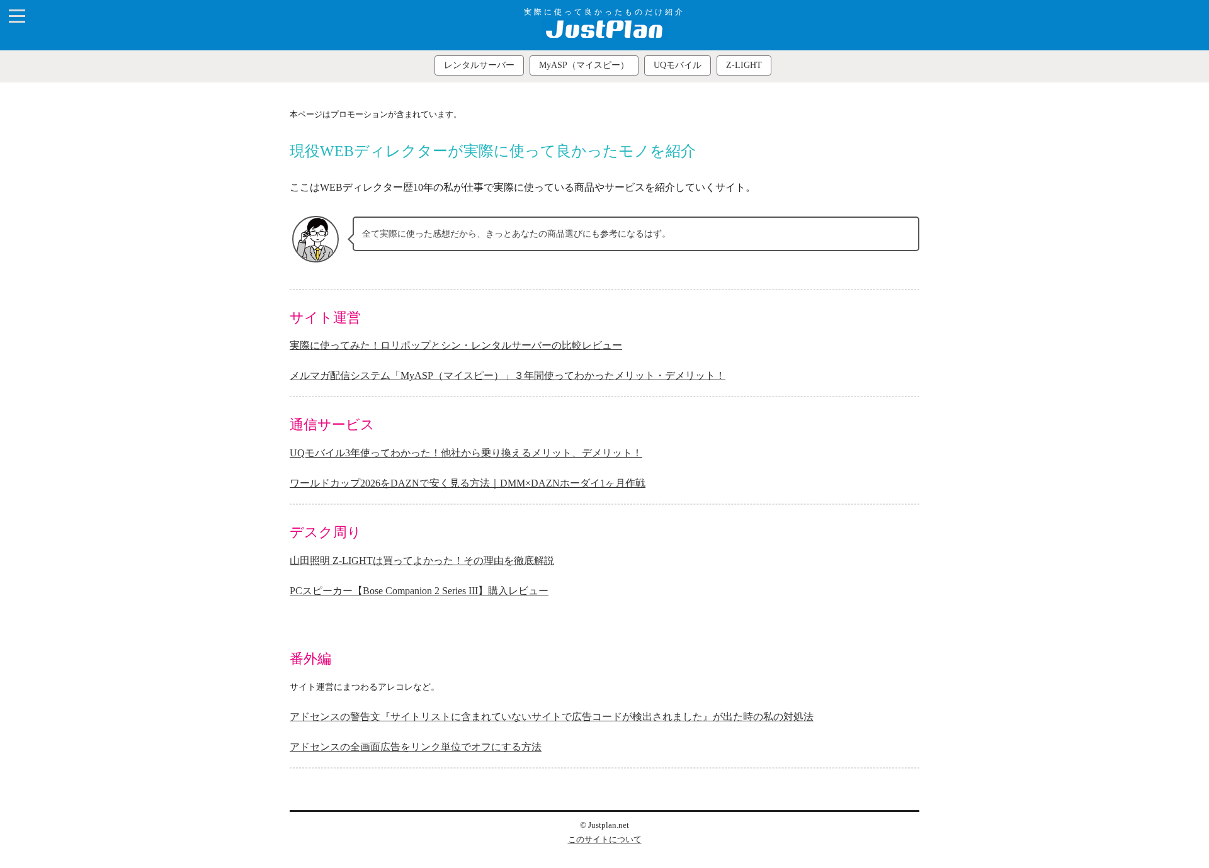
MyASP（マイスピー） (584, 65)
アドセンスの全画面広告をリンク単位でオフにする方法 (416, 746)
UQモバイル (677, 65)
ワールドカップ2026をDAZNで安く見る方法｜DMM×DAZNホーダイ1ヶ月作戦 (467, 483)
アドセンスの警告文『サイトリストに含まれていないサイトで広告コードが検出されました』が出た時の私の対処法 (552, 716)
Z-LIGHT (744, 65)
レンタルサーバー (479, 65)
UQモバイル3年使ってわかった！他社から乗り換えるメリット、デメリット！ (466, 453)
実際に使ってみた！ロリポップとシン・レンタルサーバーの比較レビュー (456, 345)
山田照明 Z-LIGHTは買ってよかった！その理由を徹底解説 (422, 560)
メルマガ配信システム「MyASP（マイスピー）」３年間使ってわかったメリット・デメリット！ (507, 375)
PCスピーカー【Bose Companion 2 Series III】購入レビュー (419, 590)
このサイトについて (605, 839)
